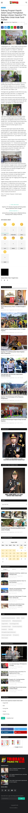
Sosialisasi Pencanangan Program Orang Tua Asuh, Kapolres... (13, 420)
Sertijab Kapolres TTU (6, 620)
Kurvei (22, 618)
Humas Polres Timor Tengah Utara (10, 22)
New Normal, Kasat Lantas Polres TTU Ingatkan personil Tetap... (17, 672)
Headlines (3, 7)
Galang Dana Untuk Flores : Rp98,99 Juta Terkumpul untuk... (18, 574)
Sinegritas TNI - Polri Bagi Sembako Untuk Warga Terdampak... (17, 680)
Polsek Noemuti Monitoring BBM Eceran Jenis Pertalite (13, 529)
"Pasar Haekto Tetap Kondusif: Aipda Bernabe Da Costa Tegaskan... (18, 781)
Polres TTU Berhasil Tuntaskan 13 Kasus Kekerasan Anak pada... (17, 769)
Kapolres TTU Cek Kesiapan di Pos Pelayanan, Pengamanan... (12, 397)
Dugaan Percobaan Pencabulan (8, 618)
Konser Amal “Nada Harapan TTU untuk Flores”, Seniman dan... (17, 597)
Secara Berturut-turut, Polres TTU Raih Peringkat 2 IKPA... (13, 307)
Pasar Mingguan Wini (14, 623)
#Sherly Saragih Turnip (6, 635)
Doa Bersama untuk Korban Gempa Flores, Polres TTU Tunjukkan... (16, 605)
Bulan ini (14, 569)
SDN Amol (11, 629)
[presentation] (22, 513)
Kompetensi (4, 629)
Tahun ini (23, 569)
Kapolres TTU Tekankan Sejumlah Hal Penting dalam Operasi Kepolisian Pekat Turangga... (14, 207)
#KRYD (18, 618)
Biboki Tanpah (5, 637)
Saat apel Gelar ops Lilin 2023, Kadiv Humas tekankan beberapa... (12, 375)
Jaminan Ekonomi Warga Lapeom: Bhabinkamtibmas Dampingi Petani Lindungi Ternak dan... (14, 213)
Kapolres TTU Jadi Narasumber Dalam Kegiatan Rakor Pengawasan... (12, 352)
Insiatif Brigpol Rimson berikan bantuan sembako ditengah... (17, 688)
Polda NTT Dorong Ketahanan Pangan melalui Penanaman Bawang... (17, 589)
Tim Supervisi (16, 635)
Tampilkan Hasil (9, 718)
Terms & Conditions (14, 807)
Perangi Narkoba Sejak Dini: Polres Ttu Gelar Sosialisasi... (17, 581)
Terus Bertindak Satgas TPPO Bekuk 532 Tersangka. (18, 664)
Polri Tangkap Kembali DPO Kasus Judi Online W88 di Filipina (18, 775)
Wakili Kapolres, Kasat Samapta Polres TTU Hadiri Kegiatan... (13, 330)
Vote (3, 718)
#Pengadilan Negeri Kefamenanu (8, 632)
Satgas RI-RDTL (5, 623)
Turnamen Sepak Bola (17, 626)
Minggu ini (5, 569)
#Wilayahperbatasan (17, 620)
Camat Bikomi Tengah (6, 626)
